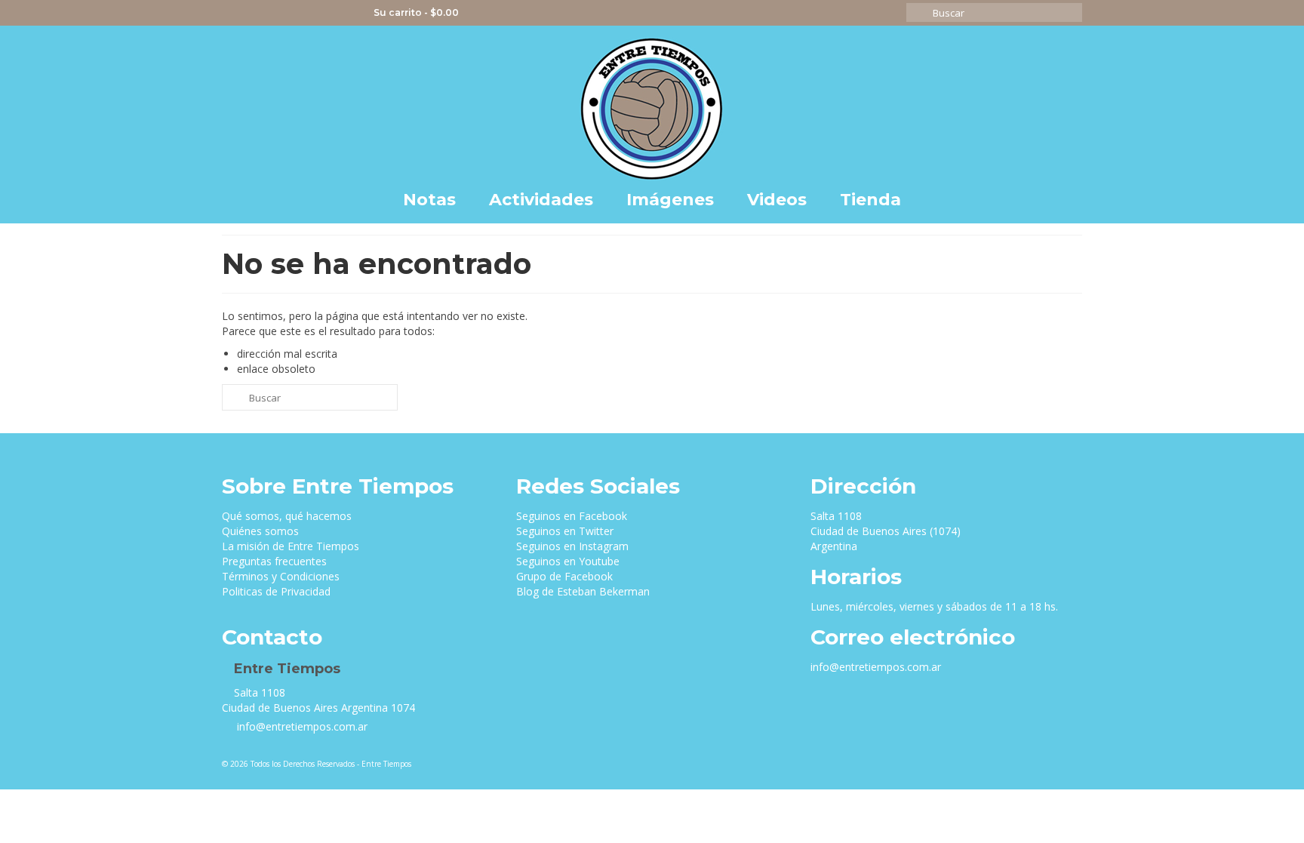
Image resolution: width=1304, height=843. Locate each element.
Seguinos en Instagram (572, 546)
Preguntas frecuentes (274, 561)
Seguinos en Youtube (568, 561)
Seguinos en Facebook (571, 516)
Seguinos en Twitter (565, 531)
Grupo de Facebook (564, 576)
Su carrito (415, 12)
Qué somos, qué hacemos (287, 516)
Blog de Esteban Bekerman (583, 591)
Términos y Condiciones (281, 576)
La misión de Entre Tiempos (290, 546)
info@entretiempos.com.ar (301, 726)
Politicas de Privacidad (276, 591)
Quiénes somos (260, 531)
